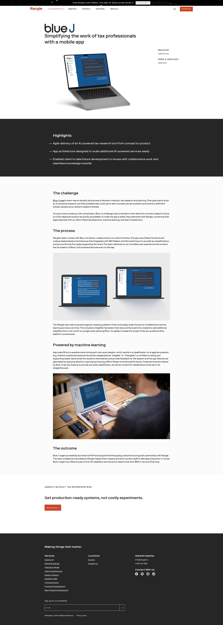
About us (114, 9)
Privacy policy (81, 615)
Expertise (72, 9)
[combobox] (175, 9)
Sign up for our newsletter (67, 601)
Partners (86, 9)
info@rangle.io (141, 560)
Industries (100, 9)
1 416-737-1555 (141, 563)
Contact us (186, 9)
